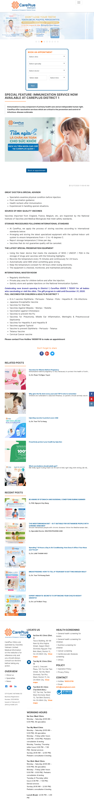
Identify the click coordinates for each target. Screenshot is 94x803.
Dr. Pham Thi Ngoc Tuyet (40, 375)
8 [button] (55, 41)
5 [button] (47, 41)
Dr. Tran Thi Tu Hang (39, 421)
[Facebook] (91, 394)
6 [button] (49, 41)
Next (33, 86)
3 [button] (41, 41)
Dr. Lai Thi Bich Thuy (39, 602)
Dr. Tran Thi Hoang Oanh (40, 575)
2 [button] (39, 41)
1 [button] (36, 41)
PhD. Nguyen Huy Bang (40, 503)
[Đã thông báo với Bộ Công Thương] (64, 692)
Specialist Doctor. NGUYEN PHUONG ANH (47, 531)
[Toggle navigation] (78, 2)
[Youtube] (91, 399)
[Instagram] (91, 404)
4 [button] (44, 41)
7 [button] (52, 41)
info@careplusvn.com (65, 687)
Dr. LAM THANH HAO (39, 553)
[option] (47, 25)
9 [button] (58, 41)
